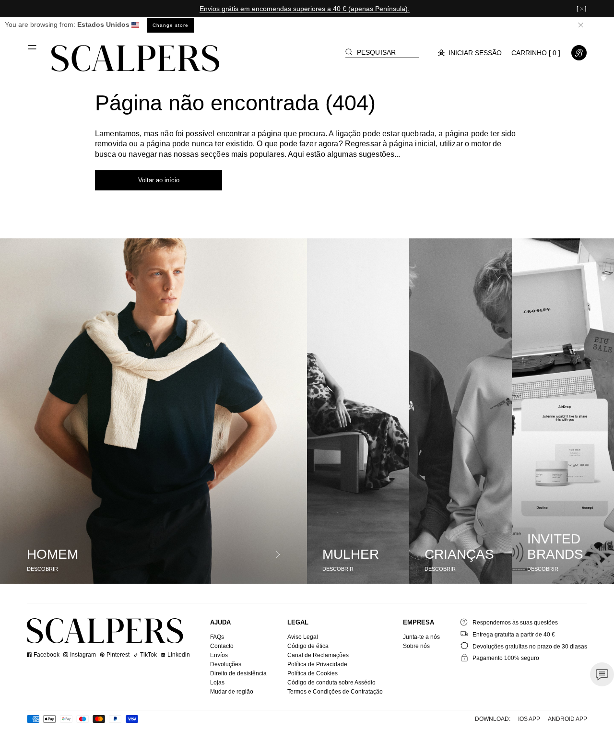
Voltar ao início (158, 180)
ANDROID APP (567, 719)
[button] (32, 51)
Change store (171, 25)
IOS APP (529, 719)
